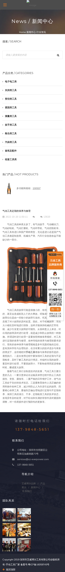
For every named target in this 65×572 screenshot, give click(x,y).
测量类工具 (11, 116)
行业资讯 (41, 32)
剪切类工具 (11, 98)
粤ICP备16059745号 (38, 564)
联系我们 (27, 491)
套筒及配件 (11, 150)
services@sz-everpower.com (33, 459)
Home (22, 32)
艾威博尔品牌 (29, 483)
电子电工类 (11, 81)
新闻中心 (31, 32)
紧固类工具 (11, 107)
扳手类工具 (11, 124)
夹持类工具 (11, 90)
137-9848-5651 (25, 464)
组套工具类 (11, 159)
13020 (47, 216)
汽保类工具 (11, 142)
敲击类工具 (11, 133)
